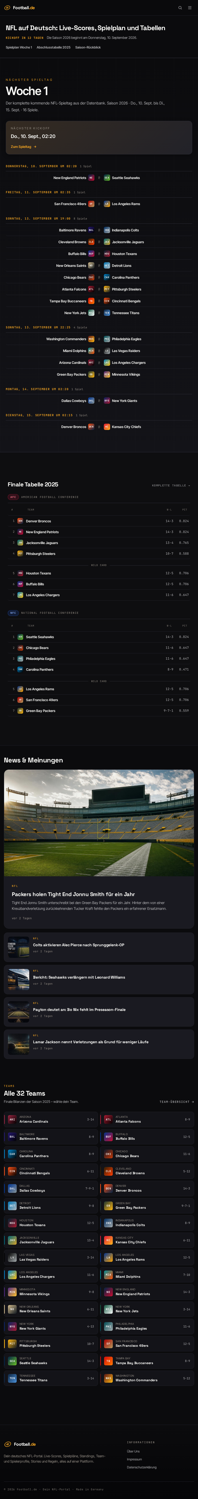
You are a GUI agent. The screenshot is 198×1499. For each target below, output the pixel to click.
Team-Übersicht (175, 1102)
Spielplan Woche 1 (19, 47)
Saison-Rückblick (88, 47)
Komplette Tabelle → (171, 485)
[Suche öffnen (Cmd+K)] (180, 7)
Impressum (134, 1459)
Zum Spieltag (21, 147)
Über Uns (133, 1451)
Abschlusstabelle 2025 (54, 47)
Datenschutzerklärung (141, 1467)
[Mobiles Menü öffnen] (189, 7)
